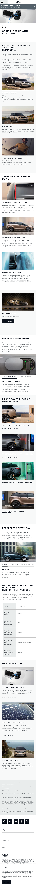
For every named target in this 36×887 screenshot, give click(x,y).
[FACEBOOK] (21, 821)
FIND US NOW (5, 840)
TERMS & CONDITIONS (7, 844)
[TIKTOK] (10, 821)
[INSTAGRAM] (4, 821)
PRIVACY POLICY (6, 847)
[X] (27, 821)
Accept (6, 882)
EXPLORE (10, 321)
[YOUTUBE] (16, 821)
